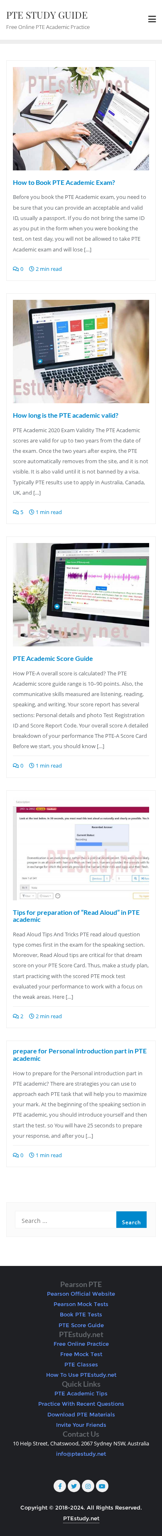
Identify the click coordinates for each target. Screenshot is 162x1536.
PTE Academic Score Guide (53, 658)
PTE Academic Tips (81, 1393)
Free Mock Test (81, 1354)
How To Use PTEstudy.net (81, 1374)
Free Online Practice (81, 1343)
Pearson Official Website (81, 1293)
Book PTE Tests (81, 1314)
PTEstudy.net (81, 1518)
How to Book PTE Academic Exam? (64, 182)
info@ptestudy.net (81, 1453)
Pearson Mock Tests (81, 1304)
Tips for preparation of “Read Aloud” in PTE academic (76, 916)
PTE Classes (81, 1364)
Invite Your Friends (81, 1424)
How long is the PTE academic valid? (65, 415)
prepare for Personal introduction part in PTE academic (80, 1054)
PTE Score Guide (81, 1325)
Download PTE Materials (81, 1414)
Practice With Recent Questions (81, 1403)
